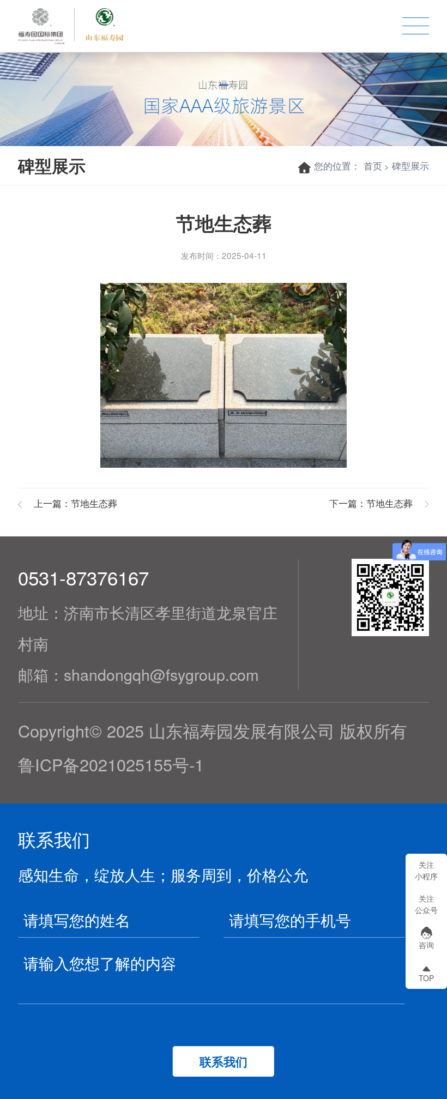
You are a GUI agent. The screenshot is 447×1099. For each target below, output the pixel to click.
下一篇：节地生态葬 (371, 503)
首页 (373, 165)
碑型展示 (410, 165)
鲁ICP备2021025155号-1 (111, 764)
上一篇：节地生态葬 (75, 503)
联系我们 (223, 1061)
